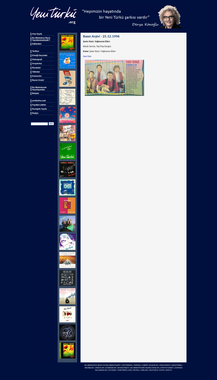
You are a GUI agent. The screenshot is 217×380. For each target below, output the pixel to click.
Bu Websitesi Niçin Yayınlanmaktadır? (41, 39)
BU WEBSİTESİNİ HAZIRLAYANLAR (145, 368)
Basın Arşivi (38, 80)
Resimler (36, 68)
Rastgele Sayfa (39, 109)
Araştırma (37, 63)
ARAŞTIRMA (176, 365)
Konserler (37, 76)
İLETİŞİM (112, 370)
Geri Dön (87, 56)
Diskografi (37, 59)
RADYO (169, 370)
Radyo (35, 113)
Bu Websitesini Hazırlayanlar (39, 88)
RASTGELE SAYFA (156, 370)
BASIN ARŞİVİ (123, 368)
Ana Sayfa (37, 34)
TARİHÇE (137, 365)
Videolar (36, 72)
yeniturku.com (39, 100)
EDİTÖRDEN (127, 365)
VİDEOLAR (99, 368)
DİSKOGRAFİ (165, 365)
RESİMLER (89, 368)
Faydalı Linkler (39, 105)
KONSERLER (110, 368)
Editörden (36, 44)
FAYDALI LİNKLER (140, 370)
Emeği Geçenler (39, 55)
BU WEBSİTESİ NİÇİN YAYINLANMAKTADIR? (103, 365)
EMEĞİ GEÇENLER (150, 365)
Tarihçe (35, 51)
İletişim (35, 93)
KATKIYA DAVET (167, 368)
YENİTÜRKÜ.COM (124, 370)
